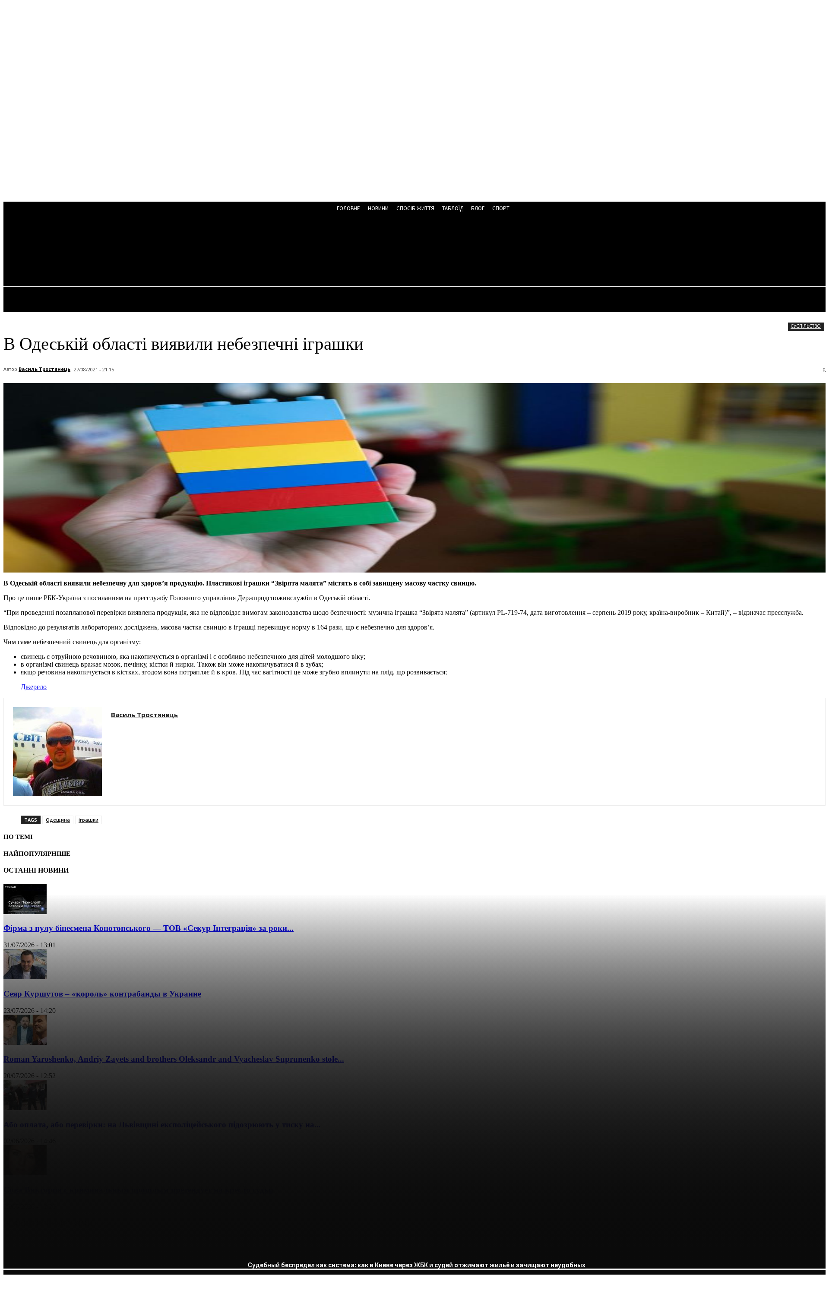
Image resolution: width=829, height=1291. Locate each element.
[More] (142, 1246)
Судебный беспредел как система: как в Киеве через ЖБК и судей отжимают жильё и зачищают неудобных (416, 1265)
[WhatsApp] (111, 1245)
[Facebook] (17, 1245)
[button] (232, 251)
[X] (49, 1245)
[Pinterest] (80, 1245)
